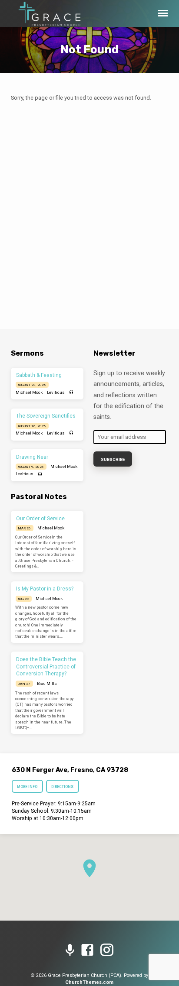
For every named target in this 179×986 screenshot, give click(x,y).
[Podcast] (70, 950)
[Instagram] (107, 950)
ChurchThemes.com (89, 982)
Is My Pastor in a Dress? (44, 589)
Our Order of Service (40, 519)
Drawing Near (32, 457)
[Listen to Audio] (71, 392)
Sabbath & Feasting (39, 375)
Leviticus (56, 392)
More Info (27, 787)
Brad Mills (47, 683)
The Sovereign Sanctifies (46, 416)
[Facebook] (87, 950)
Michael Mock (29, 392)
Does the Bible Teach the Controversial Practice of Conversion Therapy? (46, 666)
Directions (62, 787)
